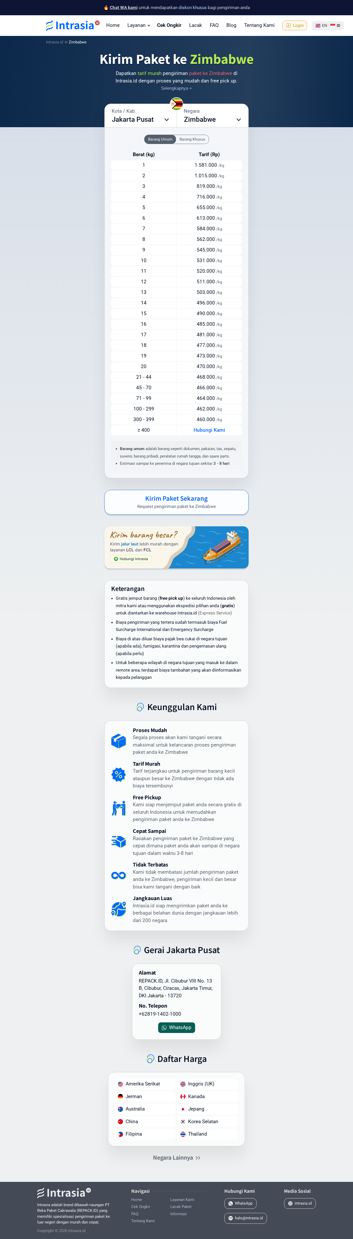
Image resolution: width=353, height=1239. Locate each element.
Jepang (196, 1109)
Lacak (195, 25)
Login (298, 25)
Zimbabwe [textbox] (200, 119)
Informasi (178, 1214)
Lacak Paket (180, 1206)
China (132, 1121)
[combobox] (141, 119)
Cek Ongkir (169, 25)
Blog (231, 25)
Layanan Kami (182, 1199)
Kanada (196, 1096)
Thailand (197, 1134)
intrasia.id (303, 1203)
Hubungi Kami (209, 430)
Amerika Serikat (143, 1084)
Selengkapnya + (176, 88)
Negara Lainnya (173, 1157)
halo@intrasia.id (249, 1218)
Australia (135, 1109)
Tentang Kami (259, 25)
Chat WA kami (124, 7)
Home (113, 25)
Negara (191, 111)
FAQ (214, 25)
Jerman (134, 1096)
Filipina (134, 1134)
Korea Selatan (203, 1121)
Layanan (136, 25)
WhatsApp (243, 1203)
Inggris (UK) (201, 1084)
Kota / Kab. (124, 111)
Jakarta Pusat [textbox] (133, 119)
